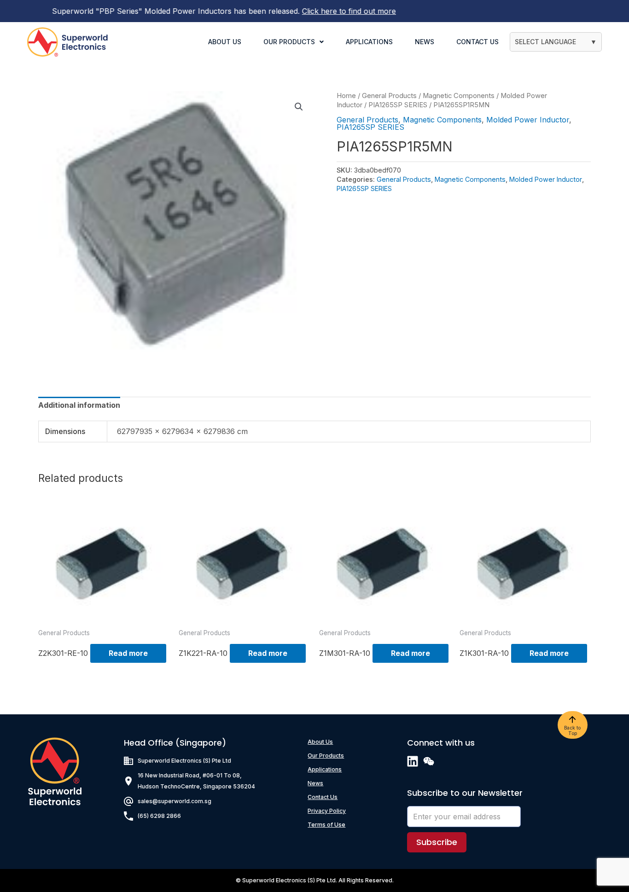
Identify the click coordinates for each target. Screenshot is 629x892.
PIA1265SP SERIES (397, 105)
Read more (128, 653)
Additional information (79, 405)
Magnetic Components (459, 96)
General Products (389, 96)
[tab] (79, 405)
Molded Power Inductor (527, 119)
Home (346, 96)
